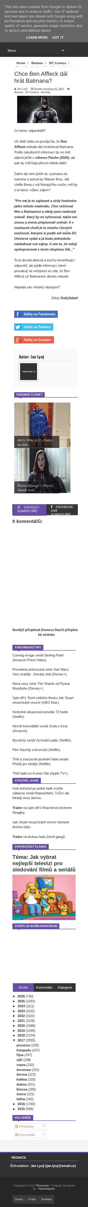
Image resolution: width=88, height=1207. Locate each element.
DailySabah (69, 298)
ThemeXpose (46, 1188)
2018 (22, 1035)
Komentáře (26, 1135)
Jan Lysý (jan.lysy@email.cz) (53, 1166)
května (22, 1079)
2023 (22, 1011)
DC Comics (32, 92)
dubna (21, 1084)
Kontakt (47, 1199)
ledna (21, 1099)
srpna (21, 1065)
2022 (22, 1016)
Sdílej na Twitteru (37, 327)
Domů (19, 1199)
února (21, 1094)
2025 (22, 1001)
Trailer (17, 808)
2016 (22, 1104)
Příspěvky (26, 1126)
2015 (22, 1109)
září (19, 1060)
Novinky (46, 92)
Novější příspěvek (26, 630)
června (22, 1074)
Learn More (37, 38)
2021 (22, 1021)
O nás (32, 1199)
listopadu (24, 1050)
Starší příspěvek (67, 630)
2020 (22, 1026)
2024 (22, 1006)
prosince (23, 1045)
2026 (22, 996)
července (24, 1070)
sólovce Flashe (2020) (52, 157)
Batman (18, 92)
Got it (58, 38)
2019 (22, 1030)
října (20, 1055)
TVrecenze (42, 1185)
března (22, 1089)
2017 (22, 1040)
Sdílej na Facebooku (40, 314)
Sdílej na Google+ (38, 340)
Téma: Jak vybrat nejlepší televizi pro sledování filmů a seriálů (44, 863)
